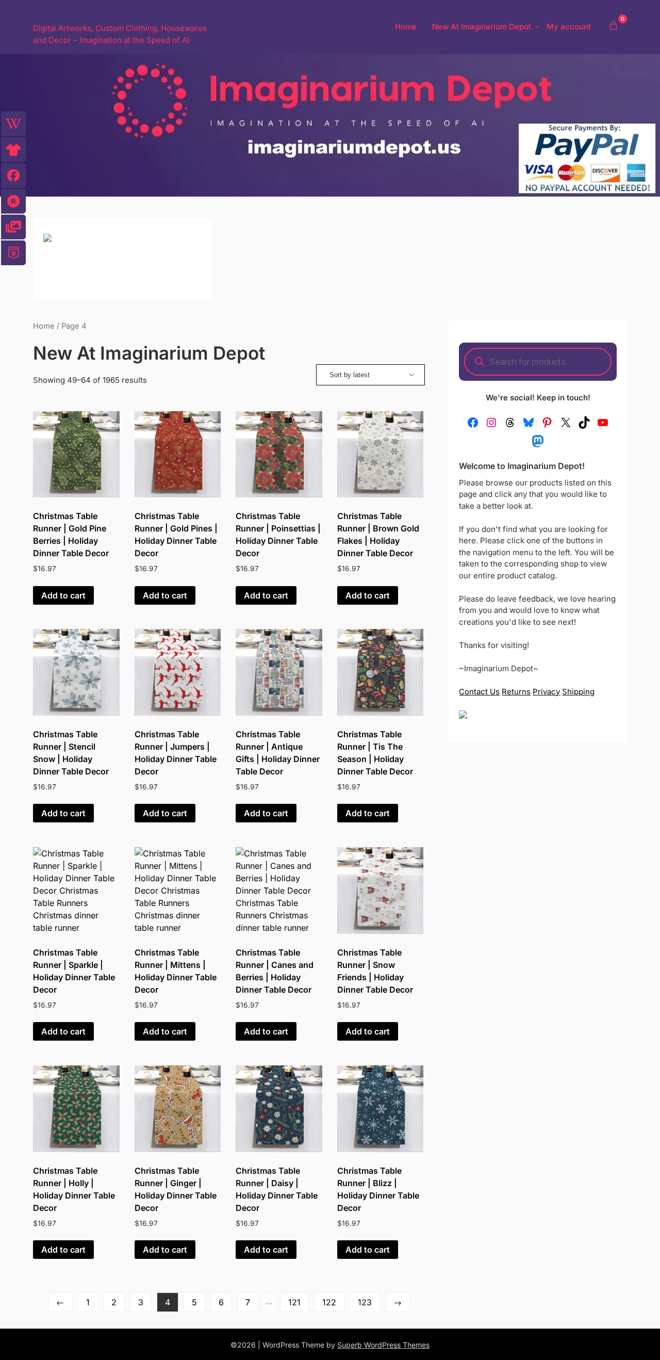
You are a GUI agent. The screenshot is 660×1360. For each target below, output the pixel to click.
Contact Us (479, 692)
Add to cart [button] (63, 595)
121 (294, 1302)
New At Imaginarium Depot (481, 26)
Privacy (546, 692)
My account (569, 26)
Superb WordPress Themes (383, 1344)
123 (365, 1302)
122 (329, 1302)
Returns (516, 692)
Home (406, 26)
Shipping (578, 692)
